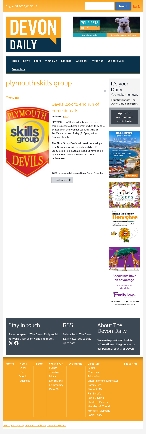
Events (53, 367)
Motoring (97, 60)
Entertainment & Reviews (103, 380)
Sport (37, 60)
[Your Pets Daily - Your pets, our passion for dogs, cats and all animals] (106, 27)
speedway (100, 173)
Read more (60, 180)
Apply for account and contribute (124, 117)
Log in (136, 6)
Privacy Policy (17, 425)
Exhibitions (56, 380)
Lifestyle (66, 60)
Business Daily (116, 60)
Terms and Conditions (35, 425)
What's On (51, 60)
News (26, 60)
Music (53, 376)
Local (22, 367)
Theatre (54, 372)
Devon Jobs (18, 69)
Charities (93, 372)
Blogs (91, 367)
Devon (83, 173)
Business (24, 380)
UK (21, 372)
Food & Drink (96, 397)
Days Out (55, 389)
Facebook (47, 338)
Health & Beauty (98, 402)
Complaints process (56, 425)
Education (94, 376)
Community (56, 384)
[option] (106, 27)
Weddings (82, 60)
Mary (66, 116)
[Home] (39, 34)
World (23, 376)
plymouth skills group (69, 173)
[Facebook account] (16, 343)
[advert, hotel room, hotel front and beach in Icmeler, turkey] (124, 154)
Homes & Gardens (99, 410)
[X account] (11, 343)
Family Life (94, 384)
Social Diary (95, 414)
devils (90, 173)
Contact (6, 425)
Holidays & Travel (99, 406)
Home (15, 60)
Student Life (95, 389)
